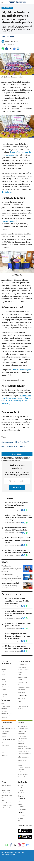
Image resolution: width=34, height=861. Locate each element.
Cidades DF (10, 36)
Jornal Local (21, 788)
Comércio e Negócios (23, 777)
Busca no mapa (22, 731)
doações (19, 442)
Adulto (19, 772)
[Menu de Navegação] (3, 2)
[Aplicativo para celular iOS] (25, 831)
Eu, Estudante (24, 661)
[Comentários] (18, 49)
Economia (4, 677)
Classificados (23, 757)
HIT (3, 750)
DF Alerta (20, 785)
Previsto (20, 701)
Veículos (20, 765)
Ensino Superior (22, 667)
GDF (27, 442)
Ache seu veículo (6, 785)
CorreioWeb (7, 723)
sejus (23, 446)
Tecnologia (4, 694)
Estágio (20, 672)
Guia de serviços (22, 738)
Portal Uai (20, 818)
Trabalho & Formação (23, 669)
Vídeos (3, 798)
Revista (20, 804)
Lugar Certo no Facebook (24, 748)
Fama (3, 726)
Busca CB (4, 711)
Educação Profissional (23, 687)
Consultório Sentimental (8, 728)
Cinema (4, 743)
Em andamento (22, 704)
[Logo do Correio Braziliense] (17, 2)
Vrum (4, 782)
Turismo (4, 697)
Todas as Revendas (7, 805)
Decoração (21, 743)
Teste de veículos (6, 793)
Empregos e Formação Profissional (24, 768)
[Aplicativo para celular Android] (25, 837)
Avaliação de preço (7, 795)
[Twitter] (10, 49)
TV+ (3, 753)
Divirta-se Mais (8, 739)
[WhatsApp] (3, 49)
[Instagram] (19, 845)
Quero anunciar (22, 760)
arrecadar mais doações (21, 370)
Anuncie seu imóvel (23, 728)
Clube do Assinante (7, 713)
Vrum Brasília (21, 793)
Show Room (21, 741)
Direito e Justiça (6, 706)
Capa (3, 667)
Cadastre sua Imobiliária (24, 753)
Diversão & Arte (6, 682)
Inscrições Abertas (23, 706)
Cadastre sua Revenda (8, 808)
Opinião (4, 689)
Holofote (4, 692)
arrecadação (8, 442)
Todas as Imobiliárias (23, 751)
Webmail (4, 736)
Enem (19, 674)
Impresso (6, 700)
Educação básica (22, 664)
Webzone (4, 733)
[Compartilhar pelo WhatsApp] (26, 510)
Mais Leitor (5, 755)
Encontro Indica (22, 809)
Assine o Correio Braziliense (6, 716)
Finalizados (21, 709)
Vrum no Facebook (7, 802)
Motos (3, 800)
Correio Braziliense (6, 662)
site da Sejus (6, 192)
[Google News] (14, 49)
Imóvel (21, 723)
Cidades (4, 669)
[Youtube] (23, 845)
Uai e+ (19, 821)
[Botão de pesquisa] (31, 2)
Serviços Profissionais (23, 774)
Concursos (22, 695)
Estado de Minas (22, 816)
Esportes (4, 684)
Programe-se (5, 745)
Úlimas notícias (22, 736)
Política (3, 672)
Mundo (3, 679)
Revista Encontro (22, 797)
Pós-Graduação (22, 689)
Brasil (3, 674)
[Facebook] (6, 49)
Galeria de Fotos (22, 746)
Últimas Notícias (22, 677)
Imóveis (20, 762)
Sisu (19, 684)
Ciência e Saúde (6, 687)
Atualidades (21, 806)
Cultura (20, 679)
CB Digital (4, 708)
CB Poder (20, 790)
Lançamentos (21, 733)
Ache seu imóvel (22, 726)
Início (3, 36)
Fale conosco (21, 692)
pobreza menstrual (9, 221)
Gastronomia (5, 731)
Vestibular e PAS (22, 682)
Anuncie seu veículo (7, 788)
